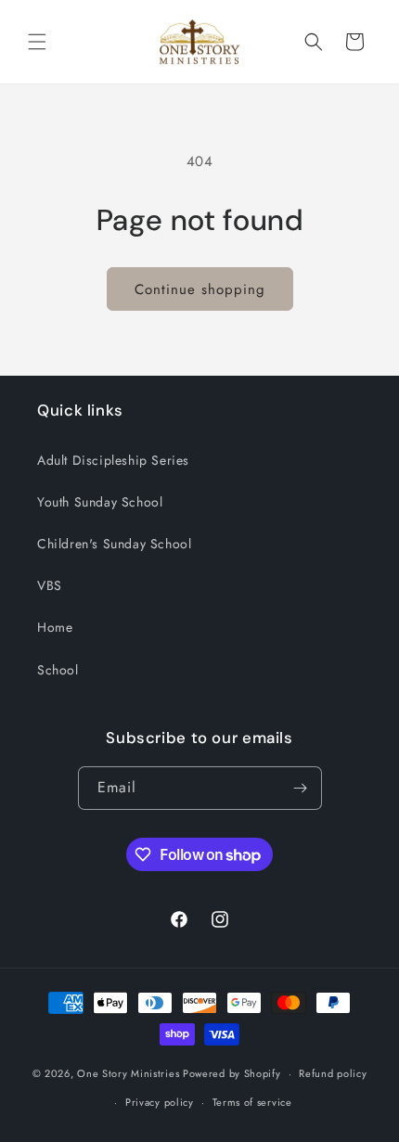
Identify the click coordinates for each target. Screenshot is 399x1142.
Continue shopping (200, 289)
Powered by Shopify (232, 1073)
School (58, 670)
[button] (37, 41)
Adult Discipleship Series (113, 460)
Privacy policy (159, 1102)
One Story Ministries (128, 1073)
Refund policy (333, 1073)
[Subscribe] (300, 788)
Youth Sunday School (99, 502)
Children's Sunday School (114, 543)
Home (54, 627)
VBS (49, 585)
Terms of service (252, 1102)
